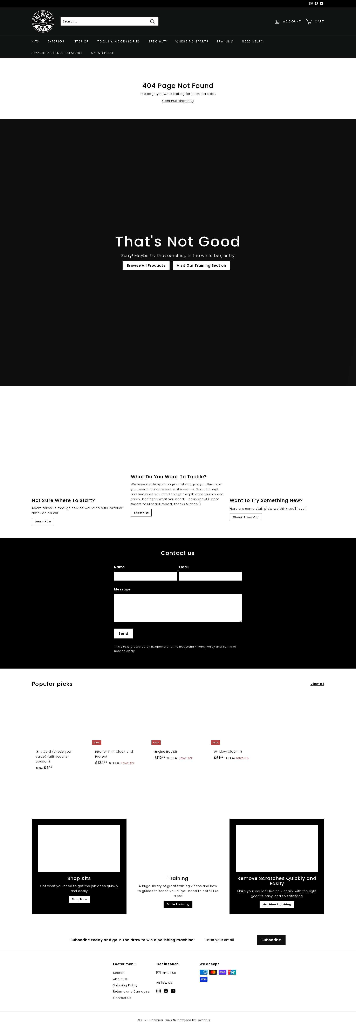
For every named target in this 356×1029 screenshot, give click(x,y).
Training (225, 41)
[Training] (178, 848)
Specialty (158, 41)
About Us (120, 979)
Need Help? (252, 41)
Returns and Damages (131, 991)
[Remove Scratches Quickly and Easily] (277, 848)
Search (118, 973)
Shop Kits (141, 513)
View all (317, 684)
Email (184, 567)
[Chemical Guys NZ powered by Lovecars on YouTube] (173, 990)
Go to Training (178, 904)
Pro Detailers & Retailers (57, 53)
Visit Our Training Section (201, 265)
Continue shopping (178, 101)
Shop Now (79, 899)
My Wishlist (102, 53)
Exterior (56, 41)
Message (122, 589)
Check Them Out (246, 517)
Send (123, 633)
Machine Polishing (276, 904)
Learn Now (43, 521)
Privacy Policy (205, 646)
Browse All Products (146, 265)
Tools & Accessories (118, 41)
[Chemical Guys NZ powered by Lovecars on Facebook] (166, 990)
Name (119, 567)
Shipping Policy (125, 985)
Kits (35, 41)
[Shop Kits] (79, 848)
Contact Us (122, 998)
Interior (81, 41)
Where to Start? (192, 41)
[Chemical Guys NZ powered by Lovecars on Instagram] (158, 990)
